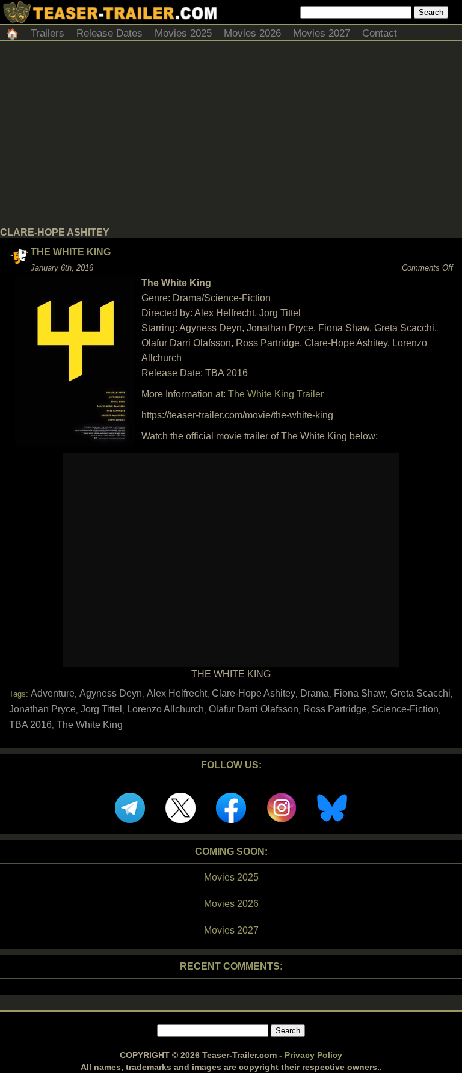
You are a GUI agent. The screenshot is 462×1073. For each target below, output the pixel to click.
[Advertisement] (231, 137)
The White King (71, 252)
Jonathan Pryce (42, 709)
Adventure (53, 693)
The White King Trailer (276, 394)
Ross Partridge (335, 709)
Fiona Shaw (360, 693)
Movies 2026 (252, 33)
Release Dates (109, 33)
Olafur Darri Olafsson (253, 709)
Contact (379, 33)
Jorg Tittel (101, 709)
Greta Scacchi (420, 693)
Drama (314, 693)
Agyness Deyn (110, 693)
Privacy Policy (313, 1055)
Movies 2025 (183, 33)
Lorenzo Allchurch (165, 709)
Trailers (47, 33)
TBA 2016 (30, 725)
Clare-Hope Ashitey (253, 693)
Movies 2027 (321, 33)
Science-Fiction (405, 709)
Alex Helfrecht (177, 693)
